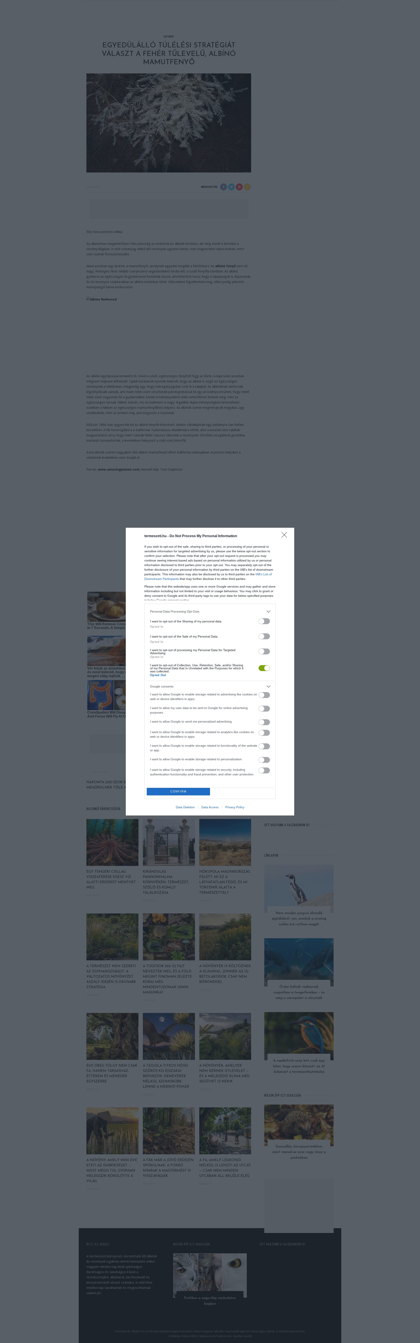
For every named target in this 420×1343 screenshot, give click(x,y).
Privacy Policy (234, 807)
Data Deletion (185, 807)
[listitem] (210, 611)
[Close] (286, 536)
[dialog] (210, 671)
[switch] (264, 621)
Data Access (210, 807)
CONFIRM (178, 791)
